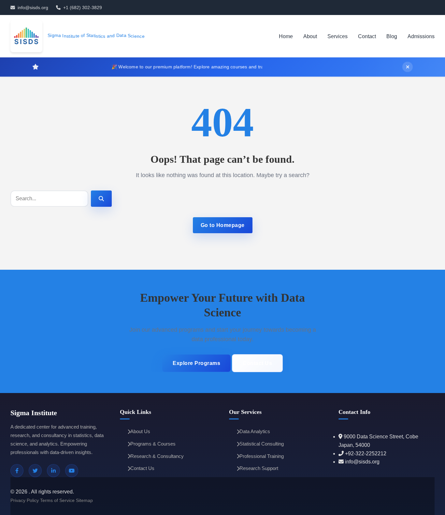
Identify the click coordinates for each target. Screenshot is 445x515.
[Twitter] (35, 470)
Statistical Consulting (261, 444)
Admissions (421, 36)
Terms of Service (57, 500)
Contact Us (257, 363)
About (310, 36)
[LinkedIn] (53, 470)
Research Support (258, 468)
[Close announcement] (407, 67)
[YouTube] (71, 470)
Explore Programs (196, 363)
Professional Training (261, 456)
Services (337, 36)
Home (286, 36)
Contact (367, 36)
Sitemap (84, 500)
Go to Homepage (223, 225)
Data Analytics (254, 431)
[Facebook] (16, 470)
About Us (140, 431)
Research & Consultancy (157, 456)
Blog (391, 36)
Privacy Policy (24, 500)
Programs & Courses (153, 444)
